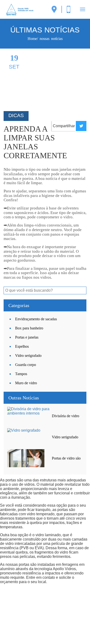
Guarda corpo (25, 365)
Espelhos (22, 346)
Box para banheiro (29, 328)
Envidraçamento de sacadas (36, 319)
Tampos (21, 374)
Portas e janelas (26, 337)
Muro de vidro (26, 383)
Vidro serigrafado (28, 355)
